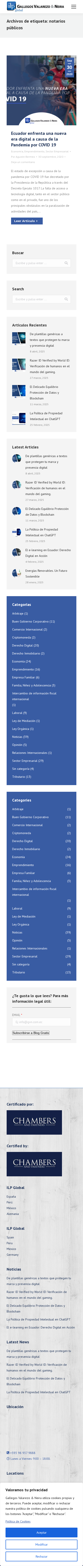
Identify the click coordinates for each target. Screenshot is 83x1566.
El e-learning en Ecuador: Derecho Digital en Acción (48, 553)
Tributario (18, 777)
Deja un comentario (23, 162)
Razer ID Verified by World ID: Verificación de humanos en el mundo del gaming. (50, 366)
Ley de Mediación (23, 721)
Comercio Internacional (27, 629)
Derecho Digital (22, 645)
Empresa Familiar (23, 677)
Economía (17, 151)
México (11, 1208)
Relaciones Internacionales (29, 753)
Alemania (13, 1214)
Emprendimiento (34, 151)
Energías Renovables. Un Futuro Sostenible (46, 573)
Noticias (17, 737)
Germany (13, 1255)
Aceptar (42, 1533)
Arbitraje (17, 613)
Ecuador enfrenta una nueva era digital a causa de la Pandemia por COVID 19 (38, 139)
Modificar (41, 1544)
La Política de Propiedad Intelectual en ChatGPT (46, 416)
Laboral (17, 713)
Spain (10, 1237)
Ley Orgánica (20, 729)
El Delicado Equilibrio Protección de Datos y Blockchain (44, 392)
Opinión (17, 745)
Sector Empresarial (57, 151)
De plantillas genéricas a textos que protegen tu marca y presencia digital (49, 340)
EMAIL (16, 1015)
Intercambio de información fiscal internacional (34, 696)
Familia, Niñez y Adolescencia (31, 685)
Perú (10, 1202)
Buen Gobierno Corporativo (30, 621)
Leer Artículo (24, 221)
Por (23, 156)
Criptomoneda (21, 637)
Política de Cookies (18, 1521)
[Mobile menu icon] (73, 6)
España (11, 1197)
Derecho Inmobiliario (26, 653)
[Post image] (18, 339)
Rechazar (42, 1556)
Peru (10, 1243)
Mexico (11, 1249)
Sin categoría (20, 769)
